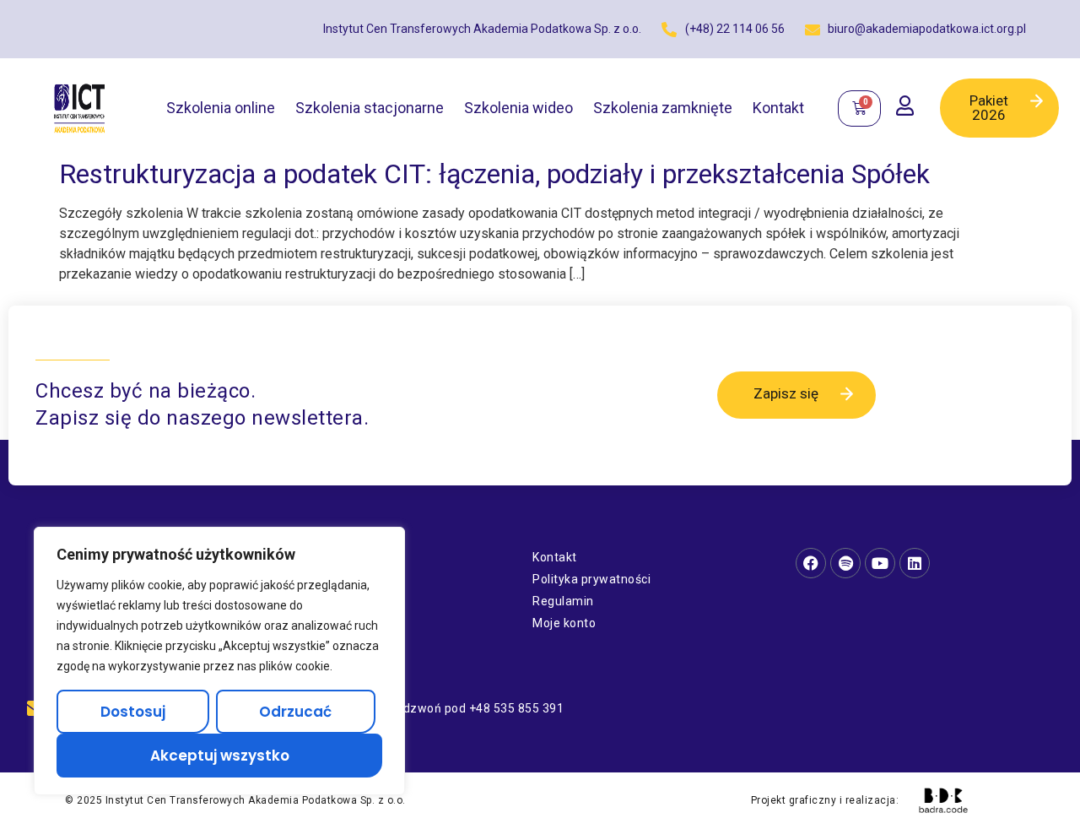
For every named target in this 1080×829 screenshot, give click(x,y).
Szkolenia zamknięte (662, 107)
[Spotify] (845, 563)
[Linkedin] (914, 563)
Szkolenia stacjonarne (369, 107)
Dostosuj (132, 712)
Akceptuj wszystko (219, 755)
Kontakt (778, 107)
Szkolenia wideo (518, 107)
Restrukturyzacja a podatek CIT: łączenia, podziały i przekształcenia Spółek (494, 174)
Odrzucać (295, 712)
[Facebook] (811, 563)
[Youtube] (880, 563)
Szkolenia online (220, 107)
